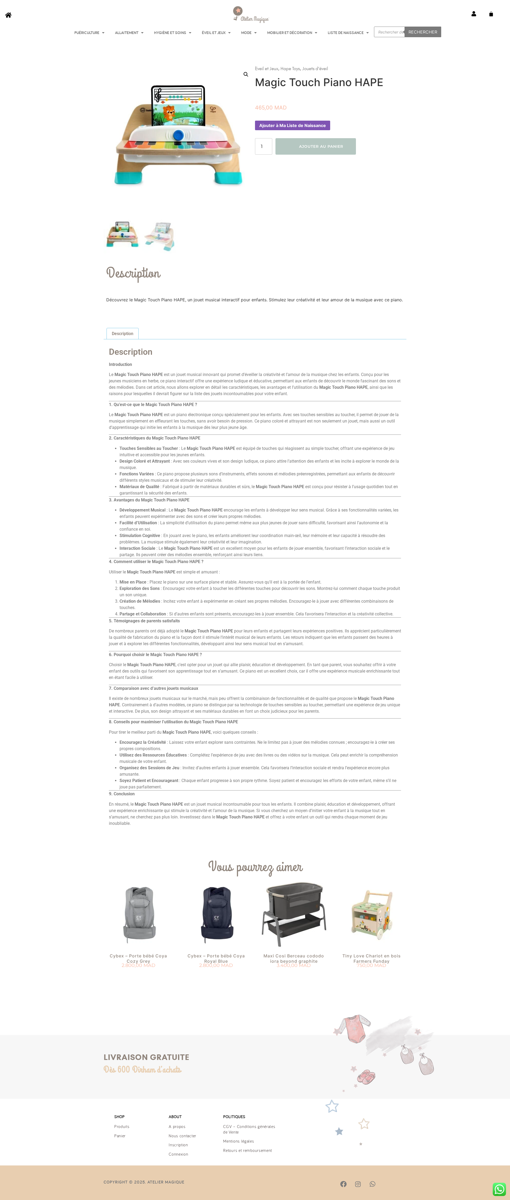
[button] (246, 74)
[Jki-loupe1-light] (387, 1184)
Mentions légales (238, 1141)
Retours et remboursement (247, 1150)
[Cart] (491, 14)
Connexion (178, 1154)
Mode (246, 32)
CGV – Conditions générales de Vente (249, 1129)
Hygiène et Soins (170, 32)
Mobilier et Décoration (289, 32)
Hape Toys (290, 68)
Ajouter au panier (321, 146)
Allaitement (126, 32)
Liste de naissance (346, 32)
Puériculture (86, 32)
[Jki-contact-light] (401, 1184)
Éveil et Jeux (214, 32)
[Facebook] (343, 1184)
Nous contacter (182, 1135)
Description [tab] (122, 333)
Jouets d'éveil (315, 68)
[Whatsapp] (372, 1184)
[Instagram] (358, 1184)
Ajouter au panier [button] (138, 975)
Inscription (178, 1144)
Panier (120, 1135)
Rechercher (423, 32)
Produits (122, 1126)
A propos (177, 1126)
